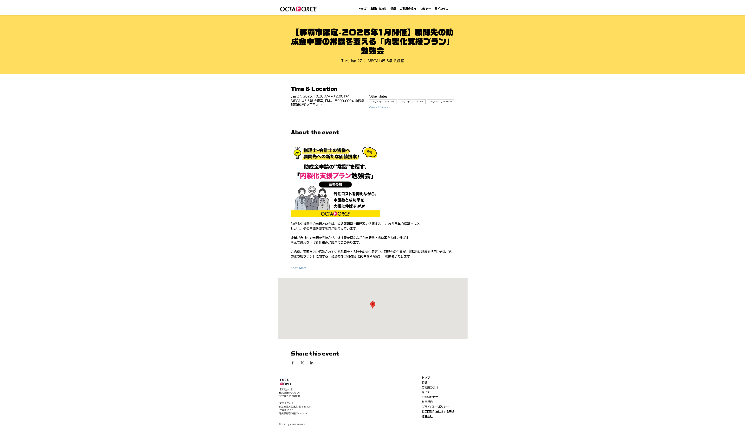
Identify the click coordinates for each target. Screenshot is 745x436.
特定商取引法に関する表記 (438, 411)
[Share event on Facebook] (293, 362)
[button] (393, 8)
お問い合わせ (430, 397)
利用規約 (427, 402)
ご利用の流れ (430, 387)
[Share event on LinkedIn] (312, 362)
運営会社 (427, 416)
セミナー (427, 392)
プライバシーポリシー (435, 406)
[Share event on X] (302, 362)
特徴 (424, 382)
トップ (426, 377)
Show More (299, 268)
